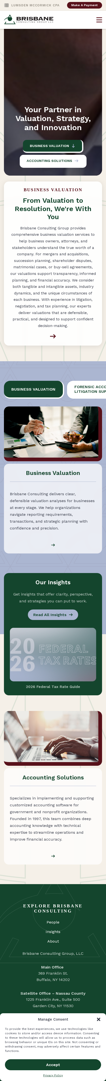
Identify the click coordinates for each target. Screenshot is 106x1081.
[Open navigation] (99, 20)
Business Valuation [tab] (33, 389)
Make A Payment (84, 5)
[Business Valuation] (53, 336)
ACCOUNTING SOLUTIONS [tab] (49, 161)
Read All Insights (50, 614)
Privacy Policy (53, 1075)
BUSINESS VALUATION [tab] (49, 146)
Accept (53, 1064)
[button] (98, 1019)
